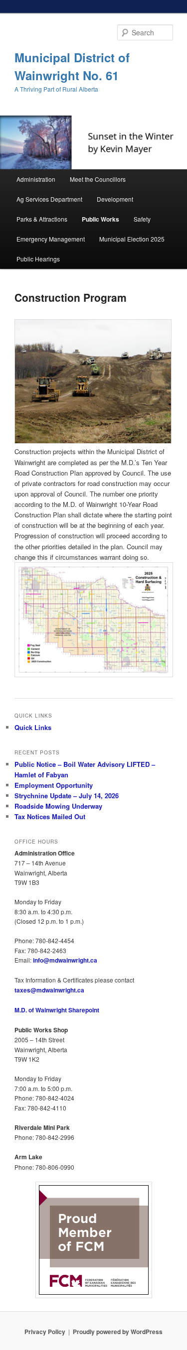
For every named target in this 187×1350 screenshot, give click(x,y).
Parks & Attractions (41, 219)
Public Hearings (38, 258)
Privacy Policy (44, 1331)
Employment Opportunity (53, 785)
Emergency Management (50, 239)
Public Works (100, 219)
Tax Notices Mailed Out (49, 816)
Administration (35, 179)
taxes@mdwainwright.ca (49, 989)
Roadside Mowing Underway (58, 806)
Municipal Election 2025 (132, 239)
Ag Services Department (49, 199)
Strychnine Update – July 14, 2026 (66, 795)
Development (115, 199)
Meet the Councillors (98, 179)
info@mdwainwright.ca (65, 960)
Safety (142, 219)
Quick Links (32, 727)
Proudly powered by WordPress (118, 1331)
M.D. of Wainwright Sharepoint (56, 1009)
